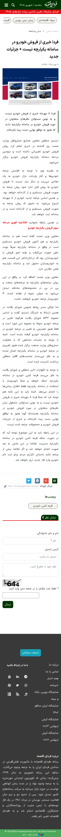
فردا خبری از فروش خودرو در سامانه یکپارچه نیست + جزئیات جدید (32, 49)
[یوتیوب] (9, 677)
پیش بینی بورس (24, 20)
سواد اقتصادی (47, 20)
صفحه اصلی (52, 31)
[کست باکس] (26, 694)
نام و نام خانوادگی (47, 533)
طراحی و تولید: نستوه (30, 834)
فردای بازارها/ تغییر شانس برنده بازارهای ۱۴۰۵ (31, 12)
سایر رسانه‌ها (35, 31)
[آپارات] (9, 685)
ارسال (8, 604)
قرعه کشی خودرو (42, 506)
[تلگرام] (26, 677)
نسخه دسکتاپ (30, 653)
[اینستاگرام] (26, 685)
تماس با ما (52, 672)
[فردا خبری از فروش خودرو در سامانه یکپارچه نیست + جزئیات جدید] (30, 87)
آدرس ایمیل (51, 549)
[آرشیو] (9, 694)
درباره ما (53, 665)
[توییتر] (17, 685)
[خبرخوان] (17, 694)
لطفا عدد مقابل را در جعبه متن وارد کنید (33, 589)
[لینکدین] (17, 677)
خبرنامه (54, 685)
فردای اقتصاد (30, 5)
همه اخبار (52, 678)
